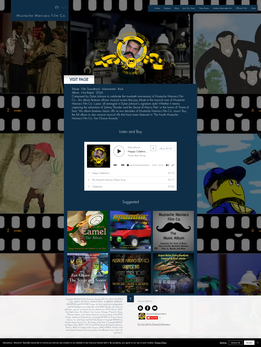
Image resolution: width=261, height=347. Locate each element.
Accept (249, 342)
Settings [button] (223, 342)
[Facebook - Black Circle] (147, 308)
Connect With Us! (145, 301)
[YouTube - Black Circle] (154, 308)
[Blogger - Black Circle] (140, 308)
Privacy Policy (161, 342)
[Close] (257, 342)
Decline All (235, 342)
